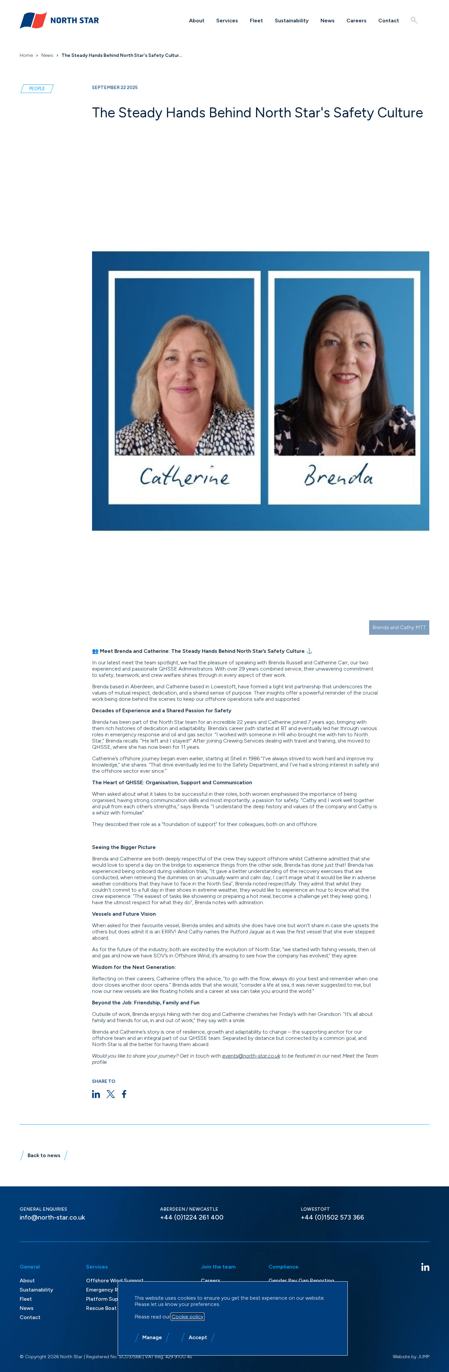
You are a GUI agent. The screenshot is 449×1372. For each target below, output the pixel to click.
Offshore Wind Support (115, 1280)
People (37, 88)
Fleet (256, 20)
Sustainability (292, 20)
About (196, 20)
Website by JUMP (411, 1357)
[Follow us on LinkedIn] (425, 1267)
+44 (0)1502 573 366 (332, 1217)
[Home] (59, 20)
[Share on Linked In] (96, 1094)
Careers (356, 20)
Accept (198, 1337)
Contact (388, 20)
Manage (152, 1337)
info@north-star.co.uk (52, 1217)
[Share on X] (110, 1094)
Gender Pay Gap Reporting (301, 1280)
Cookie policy (187, 1317)
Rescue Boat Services (112, 1308)
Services (227, 20)
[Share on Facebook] (124, 1094)
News (327, 20)
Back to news (44, 1155)
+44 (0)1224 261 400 (192, 1217)
